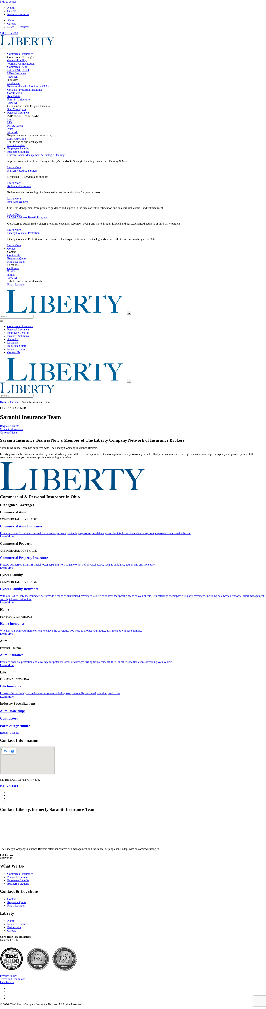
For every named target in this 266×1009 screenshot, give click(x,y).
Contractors (9, 718)
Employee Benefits (18, 148)
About (10, 7)
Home (3, 402)
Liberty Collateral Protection (23, 233)
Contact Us (13, 352)
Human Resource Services (22, 170)
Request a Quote (16, 345)
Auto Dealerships (12, 711)
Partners (14, 402)
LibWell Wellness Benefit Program (27, 217)
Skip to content (8, 1)
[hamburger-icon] (1, 48)
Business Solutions (18, 151)
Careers (11, 11)
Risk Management (17, 201)
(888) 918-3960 (9, 33)
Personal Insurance (18, 112)
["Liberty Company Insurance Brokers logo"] (27, 44)
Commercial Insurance (20, 53)
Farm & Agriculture (15, 726)
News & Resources (18, 14)
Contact (11, 248)
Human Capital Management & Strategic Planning (36, 155)
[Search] (35, 317)
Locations (12, 342)
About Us (12, 339)
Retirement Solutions (19, 186)
